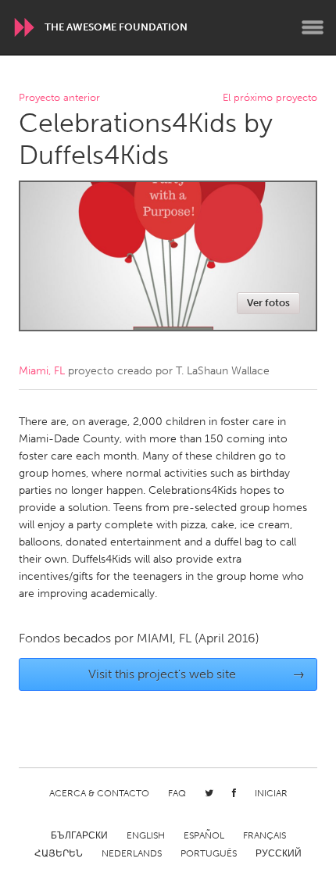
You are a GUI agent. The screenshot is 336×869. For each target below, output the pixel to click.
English (146, 835)
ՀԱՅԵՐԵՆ (58, 853)
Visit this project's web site (197, 674)
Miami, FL (42, 370)
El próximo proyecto (270, 98)
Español (204, 835)
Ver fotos (268, 303)
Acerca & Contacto (99, 793)
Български (79, 835)
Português (209, 853)
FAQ (177, 793)
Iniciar (271, 793)
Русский (279, 853)
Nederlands (132, 853)
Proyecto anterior (59, 98)
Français (264, 835)
